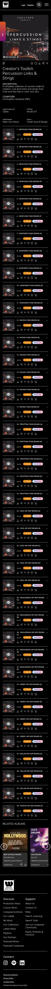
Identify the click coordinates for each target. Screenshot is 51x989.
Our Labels (8, 916)
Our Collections (11, 924)
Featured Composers (13, 945)
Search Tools (31, 920)
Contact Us (31, 907)
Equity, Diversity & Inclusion (34, 933)
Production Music (12, 903)
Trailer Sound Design (37, 121)
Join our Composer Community (34, 926)
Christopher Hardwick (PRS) (16, 99)
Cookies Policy (8, 982)
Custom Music (10, 907)
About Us (30, 903)
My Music (8, 920)
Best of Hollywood (12, 854)
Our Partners (9, 937)
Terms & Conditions (10, 975)
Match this (38, 134)
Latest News (9, 928)
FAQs (28, 912)
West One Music (11, 121)
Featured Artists (11, 941)
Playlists (7, 933)
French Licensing (33, 916)
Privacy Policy (8, 978)
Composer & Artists (13, 912)
